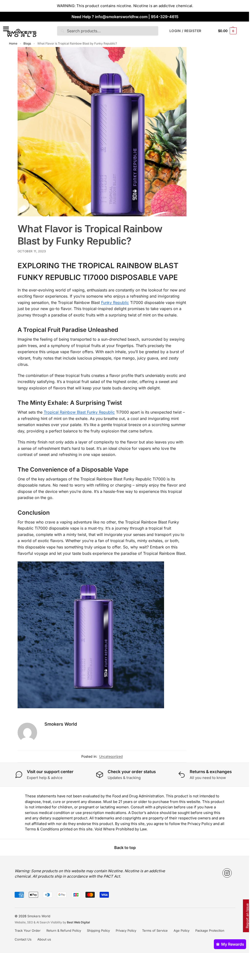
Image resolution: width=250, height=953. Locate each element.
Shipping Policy (98, 930)
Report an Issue (247, 915)
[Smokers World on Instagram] (227, 873)
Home (13, 43)
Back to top (125, 847)
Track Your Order (28, 930)
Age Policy (181, 930)
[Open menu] (5, 28)
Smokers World (60, 724)
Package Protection (209, 930)
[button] (227, 30)
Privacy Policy (126, 930)
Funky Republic (115, 302)
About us (44, 939)
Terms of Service (155, 930)
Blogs (27, 43)
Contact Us (23, 939)
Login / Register (185, 31)
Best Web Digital (78, 922)
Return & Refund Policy (63, 930)
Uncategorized (111, 756)
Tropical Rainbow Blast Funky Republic (79, 412)
